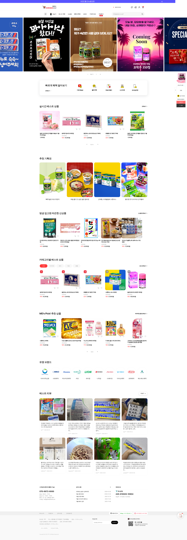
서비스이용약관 (44, 528)
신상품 (70, 14)
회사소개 (41, 513)
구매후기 (101, 14)
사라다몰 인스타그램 (141, 513)
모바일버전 (69, 513)
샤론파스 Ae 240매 (111, 292)
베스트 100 (62, 14)
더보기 (143, 393)
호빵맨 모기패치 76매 (112, 133)
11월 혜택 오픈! (80, 501)
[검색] (142, 14)
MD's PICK (77, 14)
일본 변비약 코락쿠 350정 (134, 292)
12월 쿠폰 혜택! (80, 496)
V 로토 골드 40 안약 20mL (113, 340)
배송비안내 (115, 513)
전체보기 (47, 90)
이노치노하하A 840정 (90, 340)
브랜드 (85, 14)
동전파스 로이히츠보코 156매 (92, 133)
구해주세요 (93, 14)
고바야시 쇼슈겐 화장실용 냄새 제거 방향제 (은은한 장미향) (136, 341)
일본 (116, 7)
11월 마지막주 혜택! (81, 499)
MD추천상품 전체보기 (140, 313)
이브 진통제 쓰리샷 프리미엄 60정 (71, 340)
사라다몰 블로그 (127, 513)
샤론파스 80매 (44, 340)
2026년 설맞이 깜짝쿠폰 (82, 491)
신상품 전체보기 (142, 213)
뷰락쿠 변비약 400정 (68, 133)
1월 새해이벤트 (80, 494)
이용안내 (50, 513)
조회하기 (114, 522)
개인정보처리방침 (54, 528)
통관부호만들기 (181, 99)
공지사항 (59, 513)
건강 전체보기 (142, 266)
